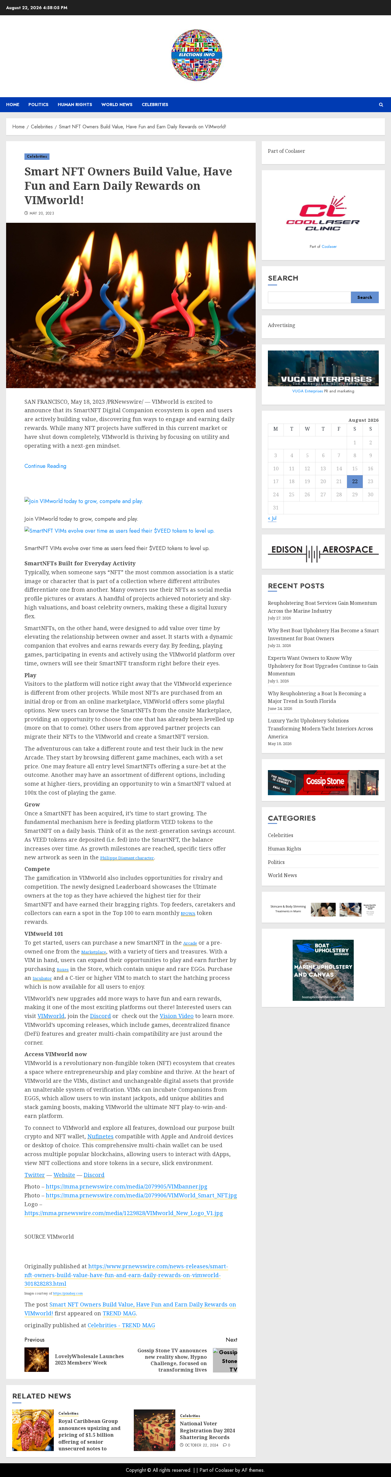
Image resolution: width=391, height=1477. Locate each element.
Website (64, 1174)
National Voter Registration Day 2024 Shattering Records (207, 1430)
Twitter (34, 1174)
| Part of (205, 1470)
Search (283, 278)
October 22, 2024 (202, 1445)
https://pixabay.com (68, 1293)
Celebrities (155, 104)
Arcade (190, 943)
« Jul (272, 518)
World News (117, 104)
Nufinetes (100, 1136)
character (127, 858)
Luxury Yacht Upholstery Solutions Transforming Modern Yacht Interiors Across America (320, 729)
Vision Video (177, 1016)
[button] (381, 105)
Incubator (42, 978)
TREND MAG (119, 1313)
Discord (100, 1016)
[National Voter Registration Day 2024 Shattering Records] (154, 1430)
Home (12, 104)
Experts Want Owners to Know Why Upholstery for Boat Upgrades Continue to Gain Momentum (323, 666)
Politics (38, 104)
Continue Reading (45, 466)
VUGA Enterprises (308, 391)
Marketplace (93, 952)
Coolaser (329, 247)
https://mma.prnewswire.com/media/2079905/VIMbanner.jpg (126, 1186)
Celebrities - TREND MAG (121, 1325)
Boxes (63, 969)
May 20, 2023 (42, 213)
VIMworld (51, 1016)
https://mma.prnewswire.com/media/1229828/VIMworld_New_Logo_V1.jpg (123, 1213)
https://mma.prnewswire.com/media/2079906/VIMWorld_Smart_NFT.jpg (141, 1195)
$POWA (188, 913)
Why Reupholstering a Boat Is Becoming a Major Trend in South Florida (317, 697)
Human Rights (75, 104)
